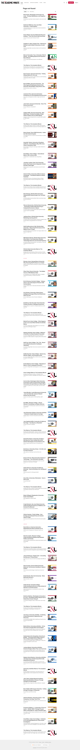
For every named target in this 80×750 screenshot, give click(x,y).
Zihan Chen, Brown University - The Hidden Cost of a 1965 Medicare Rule (34, 272)
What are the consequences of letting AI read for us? (33, 530)
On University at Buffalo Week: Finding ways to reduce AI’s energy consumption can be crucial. (34, 641)
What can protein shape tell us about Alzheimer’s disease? (34, 683)
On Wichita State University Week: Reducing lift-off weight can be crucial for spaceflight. (34, 210)
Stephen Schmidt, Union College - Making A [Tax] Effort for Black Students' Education (34, 333)
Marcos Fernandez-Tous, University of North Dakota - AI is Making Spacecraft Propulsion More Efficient (34, 56)
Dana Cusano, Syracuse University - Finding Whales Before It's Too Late (34, 74)
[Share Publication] (67, 2)
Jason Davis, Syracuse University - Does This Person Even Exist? (34, 104)
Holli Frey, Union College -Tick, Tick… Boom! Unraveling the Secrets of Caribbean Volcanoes (34, 344)
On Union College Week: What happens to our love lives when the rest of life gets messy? (33, 326)
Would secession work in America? (29, 88)
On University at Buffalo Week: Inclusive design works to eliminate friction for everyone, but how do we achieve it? (34, 651)
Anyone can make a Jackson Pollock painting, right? (33, 396)
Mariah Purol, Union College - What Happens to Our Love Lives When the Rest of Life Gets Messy (34, 323)
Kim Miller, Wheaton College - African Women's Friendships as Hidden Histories (33, 403)
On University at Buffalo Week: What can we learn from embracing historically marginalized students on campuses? (34, 662)
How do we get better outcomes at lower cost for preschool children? (34, 48)
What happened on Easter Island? (29, 498)
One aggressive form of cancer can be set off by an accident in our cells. (34, 136)
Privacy (40, 742)
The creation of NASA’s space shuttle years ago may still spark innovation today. (35, 712)
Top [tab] (28, 11)
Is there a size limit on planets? (29, 424)
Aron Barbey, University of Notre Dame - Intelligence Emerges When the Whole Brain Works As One (34, 294)
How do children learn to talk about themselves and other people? (34, 286)
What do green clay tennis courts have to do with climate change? (34, 167)
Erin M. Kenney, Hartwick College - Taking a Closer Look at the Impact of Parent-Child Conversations (34, 283)
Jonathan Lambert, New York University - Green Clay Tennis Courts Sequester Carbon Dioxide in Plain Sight (34, 164)
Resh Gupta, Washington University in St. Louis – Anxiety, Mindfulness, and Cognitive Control (34, 16)
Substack (34, 747)
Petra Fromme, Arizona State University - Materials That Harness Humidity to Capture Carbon (34, 567)
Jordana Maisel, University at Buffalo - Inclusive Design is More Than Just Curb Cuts (34, 648)
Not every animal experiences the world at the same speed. (34, 518)
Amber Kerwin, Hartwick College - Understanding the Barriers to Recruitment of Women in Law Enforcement (34, 586)
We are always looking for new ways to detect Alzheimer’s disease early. (34, 147)
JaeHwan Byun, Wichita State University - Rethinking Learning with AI (33, 217)
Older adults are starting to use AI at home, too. (32, 451)
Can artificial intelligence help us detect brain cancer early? (34, 600)
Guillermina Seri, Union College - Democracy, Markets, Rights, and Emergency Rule (34, 354)
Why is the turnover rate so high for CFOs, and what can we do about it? (34, 701)
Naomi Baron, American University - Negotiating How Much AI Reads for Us (33, 527)
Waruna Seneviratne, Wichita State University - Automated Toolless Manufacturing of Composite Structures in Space (34, 206)
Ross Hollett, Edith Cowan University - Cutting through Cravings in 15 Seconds (34, 689)
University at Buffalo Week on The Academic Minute (34, 669)
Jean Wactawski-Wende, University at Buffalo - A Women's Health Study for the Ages (34, 413)
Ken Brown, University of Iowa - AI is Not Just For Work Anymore (34, 449)
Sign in (76, 2)
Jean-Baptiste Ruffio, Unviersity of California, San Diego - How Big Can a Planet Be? (34, 422)
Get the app (45, 744)
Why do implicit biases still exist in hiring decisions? (33, 443)
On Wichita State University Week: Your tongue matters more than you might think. (34, 231)
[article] (40, 18)
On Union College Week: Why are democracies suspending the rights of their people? (34, 357)
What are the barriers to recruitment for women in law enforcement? (33, 590)
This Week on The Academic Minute (32, 65)
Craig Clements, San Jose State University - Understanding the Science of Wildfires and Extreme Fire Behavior (34, 506)
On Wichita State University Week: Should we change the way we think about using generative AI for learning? (34, 220)
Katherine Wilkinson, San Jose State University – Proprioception (32, 25)
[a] (52, 17)
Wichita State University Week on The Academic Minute (32, 249)
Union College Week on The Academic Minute (34, 372)
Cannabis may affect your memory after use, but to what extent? (34, 386)
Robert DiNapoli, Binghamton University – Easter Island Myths (33, 496)
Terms (43, 742)
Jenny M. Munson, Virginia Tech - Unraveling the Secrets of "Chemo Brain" (34, 556)
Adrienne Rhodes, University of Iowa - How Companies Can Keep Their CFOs (34, 698)
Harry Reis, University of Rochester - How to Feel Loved (34, 478)
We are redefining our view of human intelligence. (32, 297)
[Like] (24, 21)
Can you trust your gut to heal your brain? (31, 37)
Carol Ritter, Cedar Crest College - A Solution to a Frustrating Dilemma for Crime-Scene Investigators (34, 720)
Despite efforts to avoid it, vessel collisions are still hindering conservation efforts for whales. (34, 77)
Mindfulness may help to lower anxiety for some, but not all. (34, 19)
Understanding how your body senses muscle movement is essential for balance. (34, 28)
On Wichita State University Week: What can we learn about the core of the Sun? (34, 199)
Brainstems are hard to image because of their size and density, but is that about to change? (33, 461)
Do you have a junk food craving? (29, 691)
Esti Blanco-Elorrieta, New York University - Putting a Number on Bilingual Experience (34, 303)
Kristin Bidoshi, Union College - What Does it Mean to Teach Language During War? (34, 364)
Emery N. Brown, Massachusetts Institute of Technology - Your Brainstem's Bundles (34, 458)
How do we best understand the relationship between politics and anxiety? (34, 541)
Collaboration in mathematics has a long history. (32, 156)
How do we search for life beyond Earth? (31, 472)
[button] (22, 2)
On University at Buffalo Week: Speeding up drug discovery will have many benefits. (34, 620)
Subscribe (71, 2)
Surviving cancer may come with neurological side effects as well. (34, 559)
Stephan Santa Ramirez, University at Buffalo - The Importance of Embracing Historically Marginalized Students (34, 659)
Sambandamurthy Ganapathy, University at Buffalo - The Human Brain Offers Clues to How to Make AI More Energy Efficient (34, 637)
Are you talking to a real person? (29, 106)
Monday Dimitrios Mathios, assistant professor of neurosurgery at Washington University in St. (32, 608)
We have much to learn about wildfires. (30, 508)
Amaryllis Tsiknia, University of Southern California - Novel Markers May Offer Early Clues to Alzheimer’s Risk (34, 144)
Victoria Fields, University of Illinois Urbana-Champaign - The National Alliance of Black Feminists (34, 175)
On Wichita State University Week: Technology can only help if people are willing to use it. (34, 243)
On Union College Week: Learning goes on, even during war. (34, 366)
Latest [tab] (25, 11)
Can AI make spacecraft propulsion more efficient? (32, 59)
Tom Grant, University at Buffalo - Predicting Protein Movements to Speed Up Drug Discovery (34, 616)
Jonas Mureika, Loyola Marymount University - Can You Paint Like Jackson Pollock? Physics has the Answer (34, 394)
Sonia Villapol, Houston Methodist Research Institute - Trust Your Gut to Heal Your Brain (34, 35)
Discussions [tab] (32, 11)
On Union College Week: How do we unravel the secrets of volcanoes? (34, 347)
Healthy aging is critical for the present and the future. (33, 415)
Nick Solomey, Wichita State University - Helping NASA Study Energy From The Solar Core (34, 195)
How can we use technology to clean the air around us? (33, 570)
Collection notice (48, 742)
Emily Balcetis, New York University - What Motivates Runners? (34, 576)
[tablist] (29, 11)
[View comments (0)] (31, 21)
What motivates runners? (28, 578)
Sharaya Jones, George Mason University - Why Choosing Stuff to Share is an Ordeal (34, 262)
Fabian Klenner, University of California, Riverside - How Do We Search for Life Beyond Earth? (34, 469)
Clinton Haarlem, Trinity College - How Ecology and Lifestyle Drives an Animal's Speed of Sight (33, 516)
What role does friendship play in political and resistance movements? (34, 406)
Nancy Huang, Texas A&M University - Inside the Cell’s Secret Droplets (34, 133)
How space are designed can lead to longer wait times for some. (34, 97)
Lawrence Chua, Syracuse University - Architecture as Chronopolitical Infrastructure (35, 94)
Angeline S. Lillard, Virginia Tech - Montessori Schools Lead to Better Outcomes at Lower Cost (34, 45)
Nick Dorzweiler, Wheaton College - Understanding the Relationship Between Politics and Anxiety (33, 537)
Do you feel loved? (26, 480)
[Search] (64, 2)
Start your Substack (37, 744)
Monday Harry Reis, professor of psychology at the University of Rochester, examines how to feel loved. (35, 489)
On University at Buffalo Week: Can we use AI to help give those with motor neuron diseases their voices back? (34, 630)
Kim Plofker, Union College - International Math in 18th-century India (33, 154)
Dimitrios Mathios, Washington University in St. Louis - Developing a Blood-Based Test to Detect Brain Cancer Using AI (34, 597)
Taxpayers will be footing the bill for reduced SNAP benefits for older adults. (34, 117)
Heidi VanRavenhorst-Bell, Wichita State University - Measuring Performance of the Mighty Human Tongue (34, 228)
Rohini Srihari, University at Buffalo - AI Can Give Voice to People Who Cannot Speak (34, 627)
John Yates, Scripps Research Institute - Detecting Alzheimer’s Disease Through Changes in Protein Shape (33, 680)
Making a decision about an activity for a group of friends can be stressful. (34, 265)
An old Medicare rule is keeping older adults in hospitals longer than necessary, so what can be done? (34, 275)
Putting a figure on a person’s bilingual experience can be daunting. (34, 306)
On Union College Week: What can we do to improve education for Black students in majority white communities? (34, 336)
